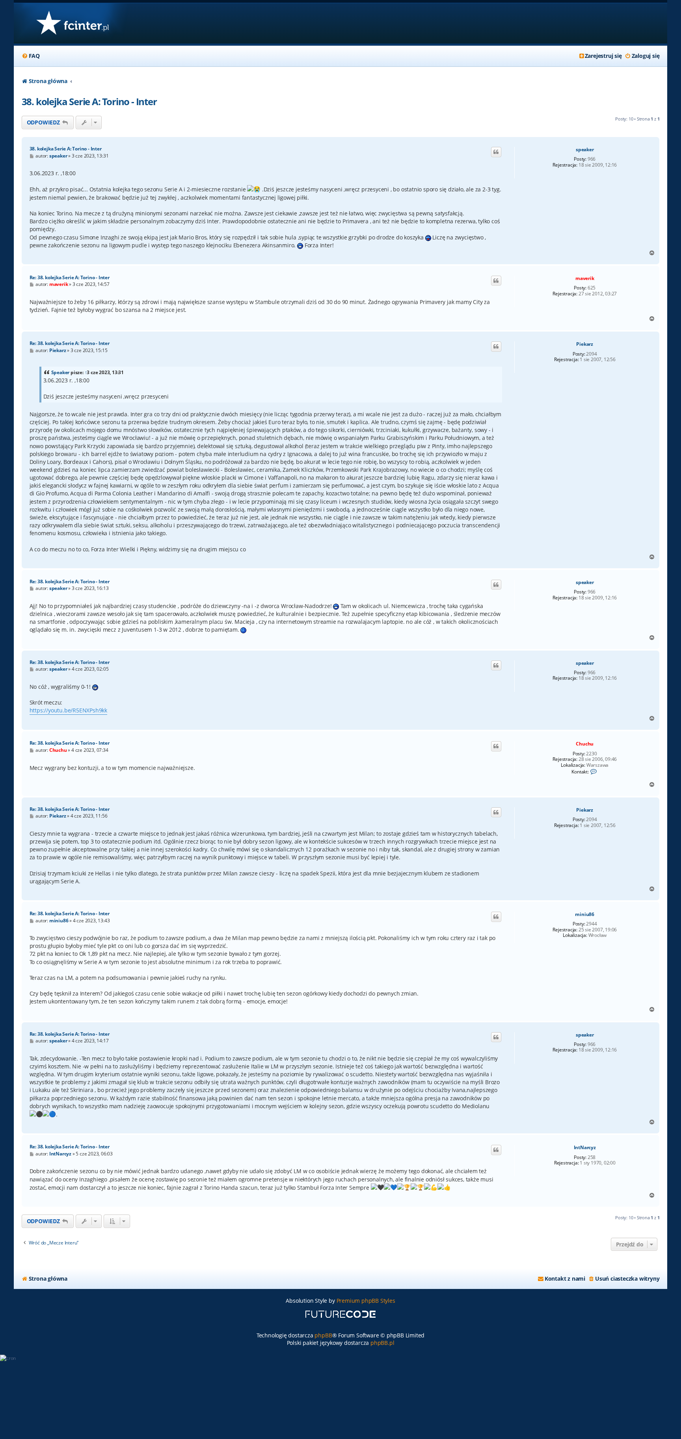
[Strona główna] (72, 23)
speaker (585, 149)
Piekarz (584, 344)
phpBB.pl (382, 1342)
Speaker (60, 372)
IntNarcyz (585, 1147)
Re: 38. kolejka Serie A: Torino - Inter (70, 277)
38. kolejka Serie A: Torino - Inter (89, 101)
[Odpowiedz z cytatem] (496, 152)
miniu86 (584, 914)
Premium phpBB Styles (366, 1300)
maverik (584, 278)
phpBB (323, 1335)
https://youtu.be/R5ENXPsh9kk (68, 710)
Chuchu (585, 743)
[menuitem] (31, 56)
